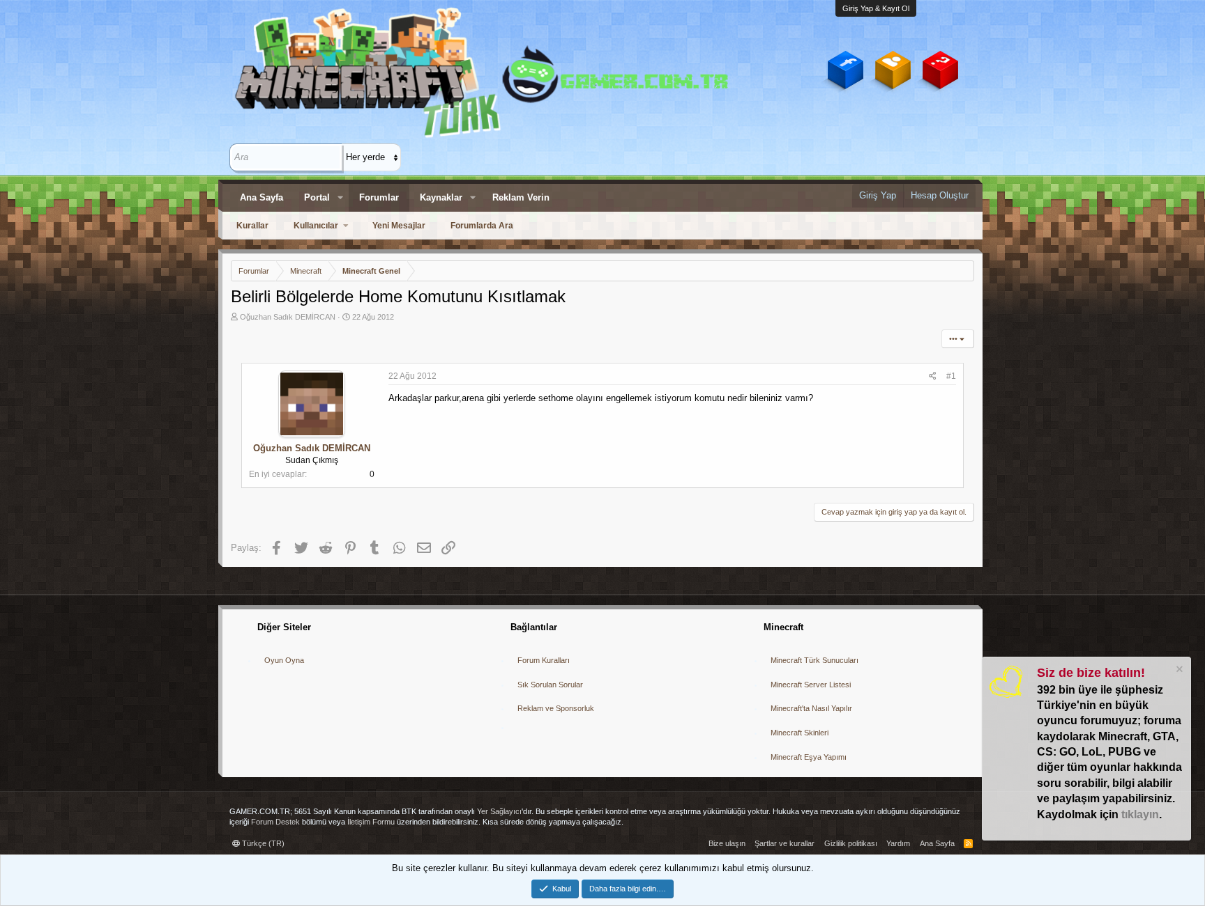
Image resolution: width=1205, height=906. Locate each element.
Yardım (898, 843)
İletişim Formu (371, 822)
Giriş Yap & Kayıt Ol (875, 8)
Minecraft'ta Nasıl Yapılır (811, 708)
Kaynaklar (441, 197)
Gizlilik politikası (850, 843)
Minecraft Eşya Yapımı (809, 757)
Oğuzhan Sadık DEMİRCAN (287, 317)
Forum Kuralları (543, 660)
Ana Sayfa (261, 197)
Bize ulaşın (726, 843)
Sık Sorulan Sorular (550, 684)
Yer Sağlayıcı (499, 811)
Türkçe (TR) (262, 843)
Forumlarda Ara (481, 226)
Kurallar (252, 226)
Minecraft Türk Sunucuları (814, 660)
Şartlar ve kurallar (784, 843)
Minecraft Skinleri (799, 732)
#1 (951, 376)
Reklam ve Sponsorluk (555, 708)
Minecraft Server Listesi (811, 684)
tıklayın (1140, 814)
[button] (340, 198)
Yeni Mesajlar (398, 226)
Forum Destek (275, 822)
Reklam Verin (521, 197)
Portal (317, 197)
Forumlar (379, 197)
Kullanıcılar (316, 226)
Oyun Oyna (284, 660)
